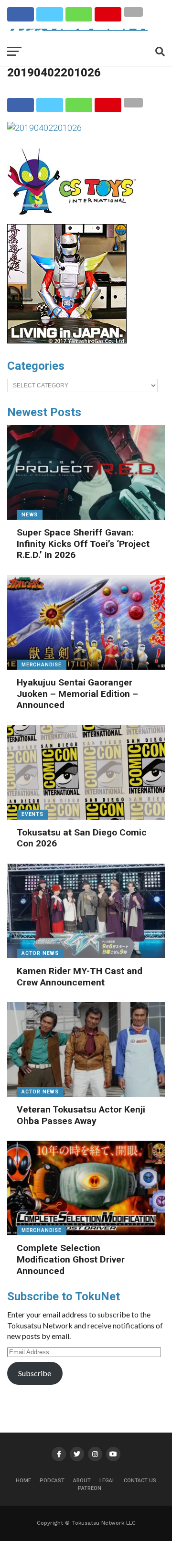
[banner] (67, 341)
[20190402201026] (44, 128)
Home (23, 1480)
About (82, 1480)
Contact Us (140, 1480)
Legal (107, 1480)
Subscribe (34, 1373)
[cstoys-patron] (75, 219)
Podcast (52, 1480)
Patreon (89, 1488)
